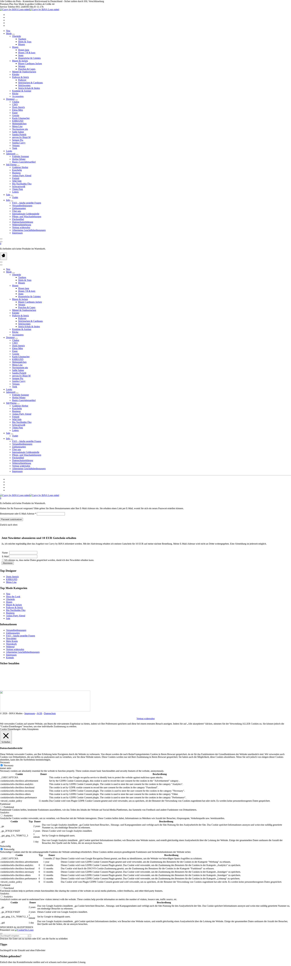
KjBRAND (11, 579)
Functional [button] (5, 885)
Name (5, 552)
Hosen (9, 602)
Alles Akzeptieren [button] (29, 729)
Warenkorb (11, 644)
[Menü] (3, 256)
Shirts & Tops (24, 41)
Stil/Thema (11, 164)
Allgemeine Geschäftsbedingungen (23, 652)
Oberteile (10, 599)
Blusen (21, 44)
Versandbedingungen (16, 630)
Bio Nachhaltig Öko (15, 610)
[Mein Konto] (1, 241)
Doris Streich (12, 576)
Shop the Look (13, 596)
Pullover (22, 80)
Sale (8, 194)
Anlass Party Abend (15, 615)
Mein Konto (12, 641)
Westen (21, 66)
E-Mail (5, 556)
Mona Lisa (11, 582)
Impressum (11, 655)
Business (10, 613)
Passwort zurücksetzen (11, 519)
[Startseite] (29, 9)
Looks (9, 151)
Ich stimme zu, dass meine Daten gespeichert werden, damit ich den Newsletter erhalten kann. (49, 560)
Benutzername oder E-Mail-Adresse (18, 513)
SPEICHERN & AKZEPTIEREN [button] (16, 927)
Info (8, 200)
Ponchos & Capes (26, 69)
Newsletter (11, 638)
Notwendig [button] (5, 846)
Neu (8, 30)
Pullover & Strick (14, 607)
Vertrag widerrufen (15, 649)
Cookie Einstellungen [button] (10, 729)
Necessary (8, 765)
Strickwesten (24, 85)
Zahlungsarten (13, 633)
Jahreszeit (10, 153)
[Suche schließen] (1, 933)
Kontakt (10, 657)
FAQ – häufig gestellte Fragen (20, 635)
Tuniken (22, 39)
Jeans (20, 55)
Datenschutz (50, 713)
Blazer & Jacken (14, 604)
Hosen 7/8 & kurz (26, 52)
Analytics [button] (4, 812)
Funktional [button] (5, 804)
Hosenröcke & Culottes (29, 58)
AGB (39, 713)
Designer (10, 99)
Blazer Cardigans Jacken (30, 63)
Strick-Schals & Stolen (29, 88)
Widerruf (10, 646)
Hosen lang (23, 50)
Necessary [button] (5, 762)
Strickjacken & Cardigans (30, 82)
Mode (9, 33)
